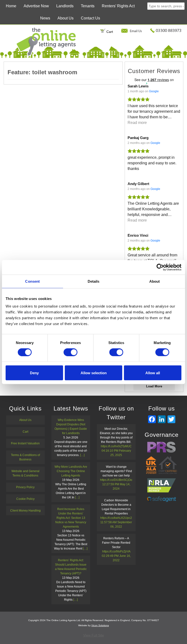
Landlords (65, 6)
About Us (65, 18)
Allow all (152, 373)
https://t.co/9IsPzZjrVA (116, 551)
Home (11, 6)
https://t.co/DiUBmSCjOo (116, 480)
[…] (82, 455)
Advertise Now (36, 6)
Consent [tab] (32, 281)
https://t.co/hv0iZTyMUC (116, 446)
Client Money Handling (25, 510)
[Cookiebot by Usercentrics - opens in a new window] (160, 267)
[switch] (70, 352)
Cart (109, 32)
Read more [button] (137, 123)
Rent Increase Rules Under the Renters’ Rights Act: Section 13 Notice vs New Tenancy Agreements (70, 517)
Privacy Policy (25, 487)
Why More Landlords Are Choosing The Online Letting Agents (71, 471)
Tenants (87, 6)
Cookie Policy (25, 499)
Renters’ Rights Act (118, 6)
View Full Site (93, 635)
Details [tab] (94, 281)
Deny (34, 373)
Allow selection (94, 373)
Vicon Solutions (100, 625)
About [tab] (154, 281)
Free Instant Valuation (25, 443)
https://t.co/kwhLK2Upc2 (116, 518)
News (45, 18)
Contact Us (90, 18)
